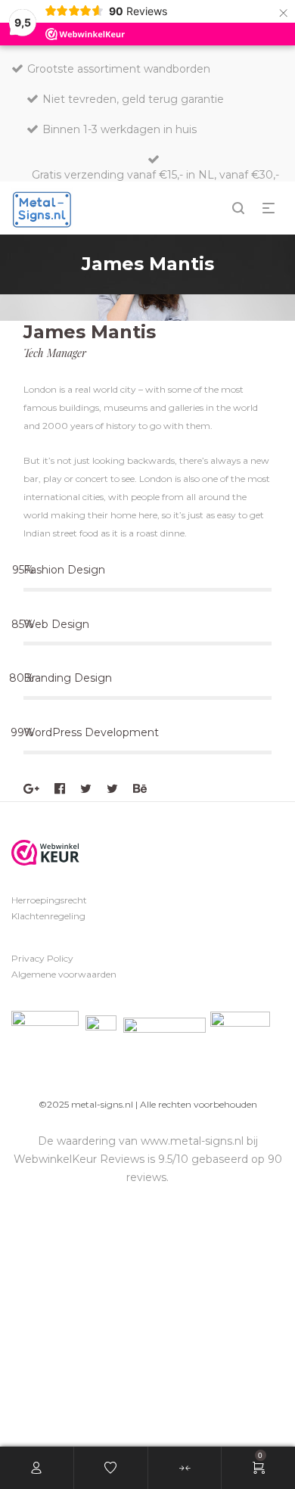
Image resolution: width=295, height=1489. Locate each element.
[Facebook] (59, 789)
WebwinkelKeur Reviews (79, 1159)
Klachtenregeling (48, 916)
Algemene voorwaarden (63, 974)
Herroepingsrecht (49, 900)
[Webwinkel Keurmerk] (45, 853)
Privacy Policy (42, 958)
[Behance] (140, 789)
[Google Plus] (31, 789)
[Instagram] (112, 789)
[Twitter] (86, 789)
